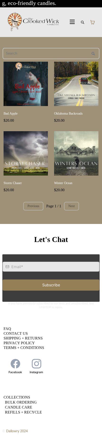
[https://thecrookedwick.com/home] (33, 22)
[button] (72, 22)
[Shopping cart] (92, 22)
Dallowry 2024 (17, 431)
